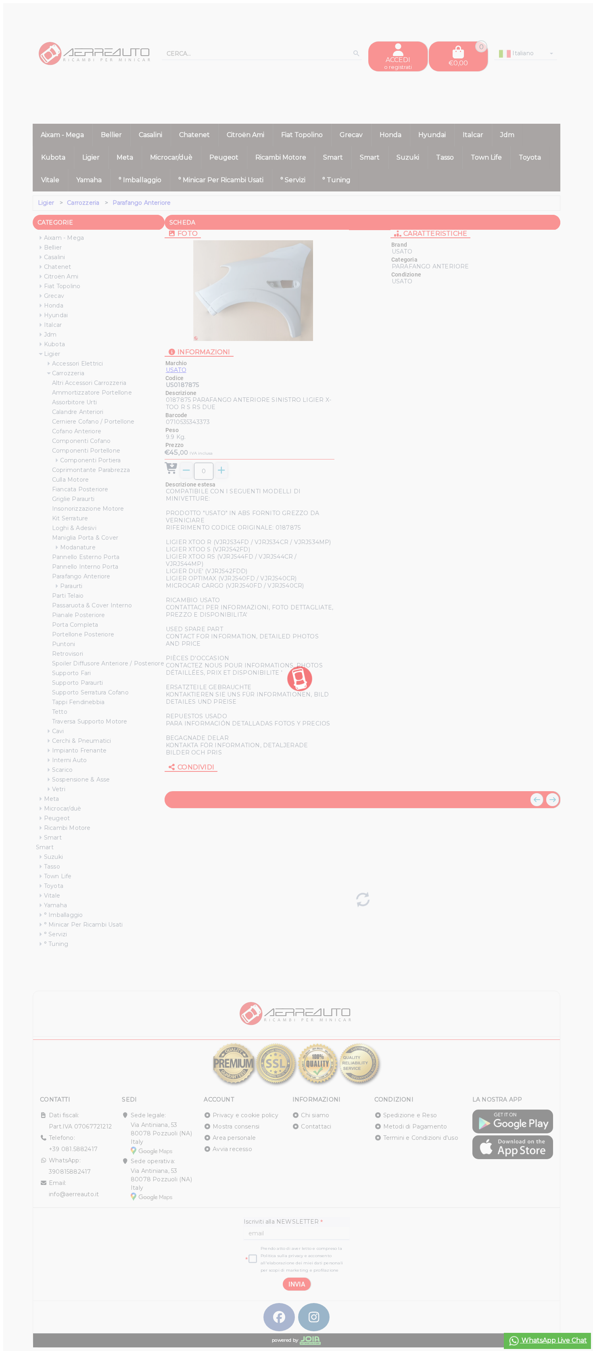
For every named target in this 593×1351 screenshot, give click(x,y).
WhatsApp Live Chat (553, 1340)
